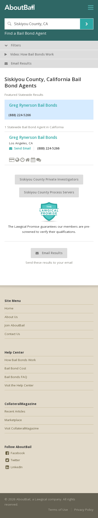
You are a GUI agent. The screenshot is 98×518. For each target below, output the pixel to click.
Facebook (17, 453)
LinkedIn (16, 467)
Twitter (15, 460)
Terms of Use (58, 510)
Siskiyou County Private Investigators (49, 179)
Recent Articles (15, 411)
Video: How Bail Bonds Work (31, 54)
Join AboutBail (15, 325)
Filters (15, 45)
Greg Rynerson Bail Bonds (33, 105)
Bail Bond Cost (15, 368)
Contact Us (12, 334)
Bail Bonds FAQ (16, 377)
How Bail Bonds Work (20, 360)
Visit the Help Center (19, 385)
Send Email (21, 148)
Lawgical (41, 499)
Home (9, 308)
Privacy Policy (83, 510)
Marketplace (13, 420)
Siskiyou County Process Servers (49, 192)
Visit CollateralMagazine (22, 428)
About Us (11, 317)
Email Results (51, 253)
